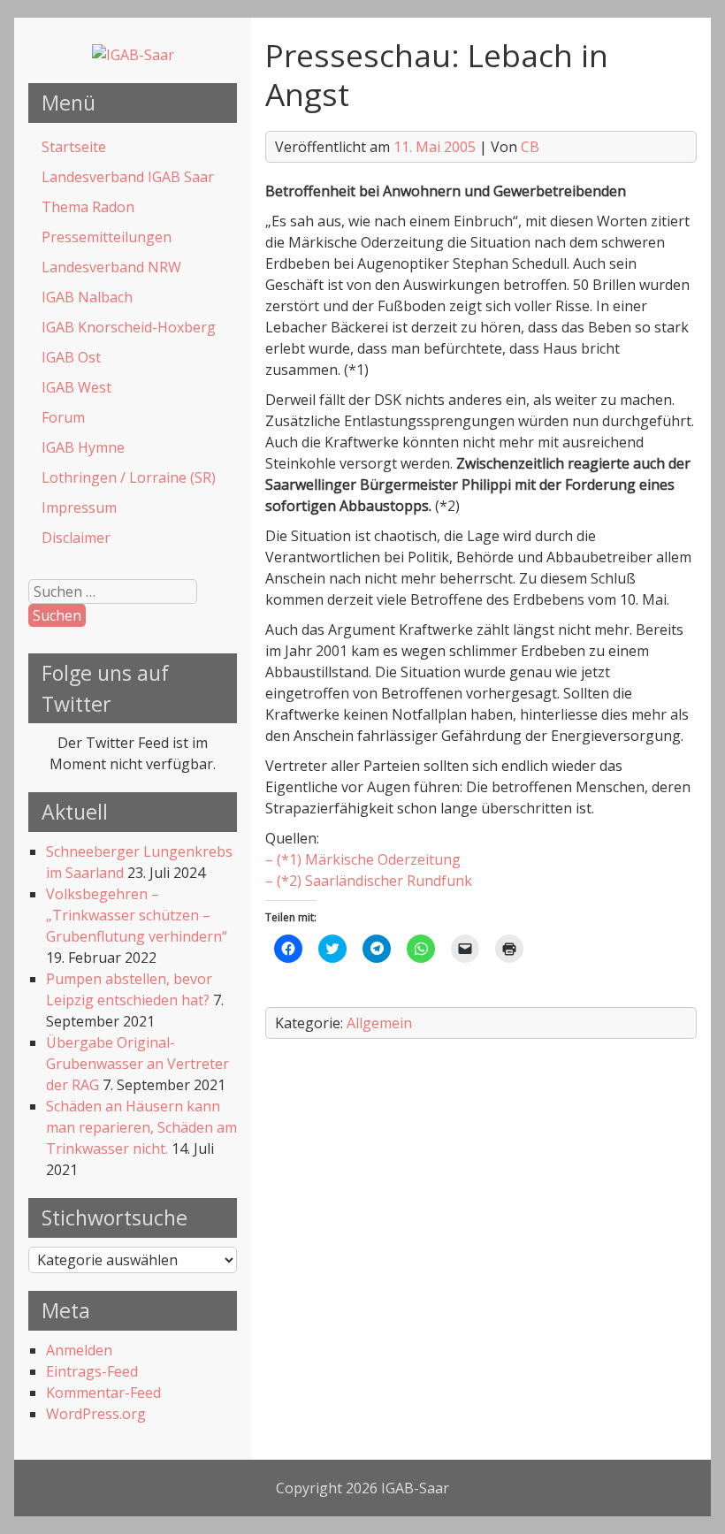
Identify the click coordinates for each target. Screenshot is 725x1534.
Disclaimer (76, 537)
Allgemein (379, 1023)
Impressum (79, 507)
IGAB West (76, 387)
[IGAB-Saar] (133, 55)
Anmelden (79, 1350)
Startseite (74, 146)
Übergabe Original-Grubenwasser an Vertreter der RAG (137, 1064)
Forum (63, 417)
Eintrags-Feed (92, 1371)
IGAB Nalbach (87, 297)
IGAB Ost (71, 357)
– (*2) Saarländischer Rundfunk (368, 880)
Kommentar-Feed (103, 1392)
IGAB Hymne (83, 447)
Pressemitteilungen (107, 237)
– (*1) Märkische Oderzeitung (363, 859)
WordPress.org (96, 1413)
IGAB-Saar (415, 1488)
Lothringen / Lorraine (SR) (129, 477)
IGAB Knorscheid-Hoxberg (129, 327)
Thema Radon (88, 207)
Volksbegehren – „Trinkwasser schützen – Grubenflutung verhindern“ (136, 915)
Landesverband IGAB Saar (128, 177)
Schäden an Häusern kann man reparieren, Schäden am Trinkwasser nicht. (141, 1127)
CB (530, 146)
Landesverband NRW (111, 267)
